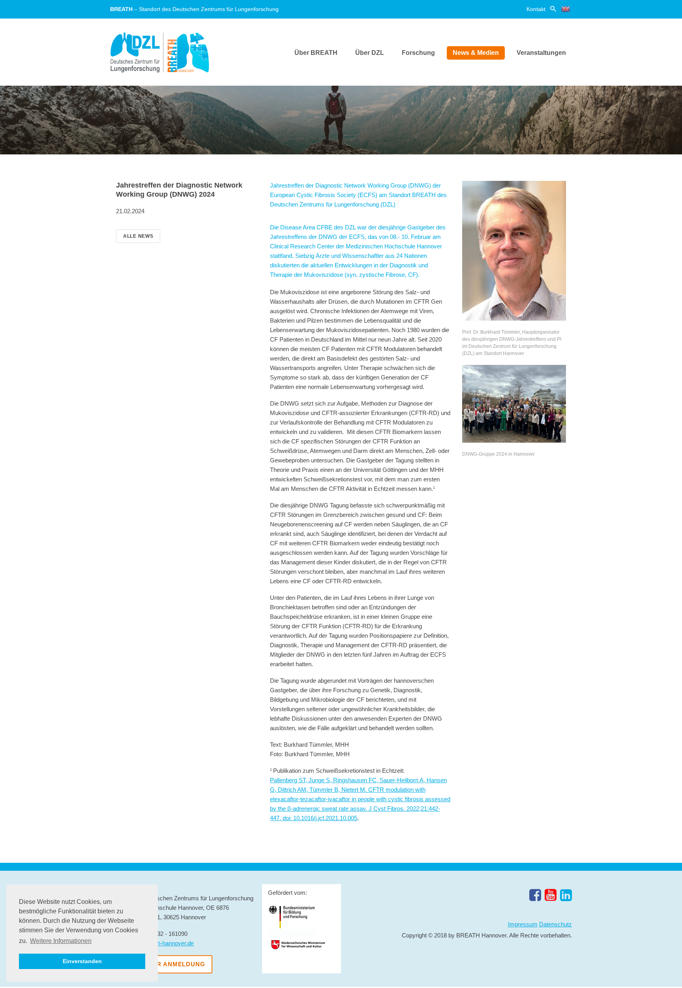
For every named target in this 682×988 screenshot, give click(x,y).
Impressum (523, 924)
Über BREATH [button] (315, 52)
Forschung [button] (418, 52)
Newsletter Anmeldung (161, 964)
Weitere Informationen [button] (61, 940)
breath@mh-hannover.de (162, 943)
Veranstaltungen (541, 52)
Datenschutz (555, 924)
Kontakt (535, 9)
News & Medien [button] (476, 52)
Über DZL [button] (369, 52)
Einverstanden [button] (82, 961)
